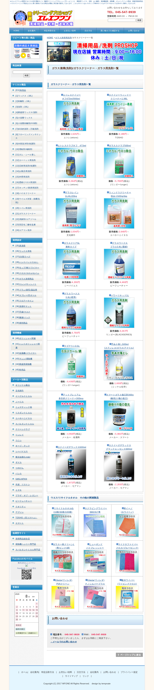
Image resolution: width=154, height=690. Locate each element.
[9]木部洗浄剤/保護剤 (25, 144)
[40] (25, 338)
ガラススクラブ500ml (120, 145)
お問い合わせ (134, 31)
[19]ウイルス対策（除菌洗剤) (27, 201)
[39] (21, 323)
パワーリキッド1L (120, 295)
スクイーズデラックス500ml (72, 447)
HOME (16, 31)
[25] (20, 246)
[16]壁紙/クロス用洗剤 (25, 182)
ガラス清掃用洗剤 (63, 38)
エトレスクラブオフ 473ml (72, 145)
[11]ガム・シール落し (25, 155)
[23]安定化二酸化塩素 (25, 224)
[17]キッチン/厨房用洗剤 (26, 188)
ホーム (24, 672)
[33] (26, 290)
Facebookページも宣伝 (26, 568)
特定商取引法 (49, 31)
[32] (25, 284)
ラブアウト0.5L (72, 346)
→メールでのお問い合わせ (63, 641)
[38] (22, 317)
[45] (20, 370)
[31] (24, 279)
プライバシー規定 (129, 672)
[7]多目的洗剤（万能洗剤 (27, 129)
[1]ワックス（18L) (23, 96)
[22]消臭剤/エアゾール (25, 219)
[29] (27, 268)
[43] (23, 359)
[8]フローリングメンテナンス (28, 136)
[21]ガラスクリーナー (25, 213)
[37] (22, 312)
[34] (25, 295)
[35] (24, 301)
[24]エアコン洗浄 (23, 230)
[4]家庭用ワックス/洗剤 (26, 112)
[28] (26, 262)
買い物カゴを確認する (110, 31)
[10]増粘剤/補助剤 (23, 149)
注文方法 (88, 31)
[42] (25, 353)
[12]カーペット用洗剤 (25, 160)
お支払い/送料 (70, 31)
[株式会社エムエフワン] (26, 565)
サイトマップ (71, 676)
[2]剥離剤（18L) (23, 101)
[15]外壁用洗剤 (22, 177)
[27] (22, 257)
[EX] (20, 90)
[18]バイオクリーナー (25, 193)
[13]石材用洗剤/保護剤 (25, 166)
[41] (27, 346)
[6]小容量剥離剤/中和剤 (26, 123)
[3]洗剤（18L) (21, 107)
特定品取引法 (47, 672)
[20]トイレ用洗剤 (23, 208)
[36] (23, 306)
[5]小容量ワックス (23, 118)
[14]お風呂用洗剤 (23, 171)
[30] (27, 273)
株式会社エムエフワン (26, 563)
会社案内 (31, 31)
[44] (23, 364)
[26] (23, 251)
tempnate (106, 683)
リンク (86, 676)
